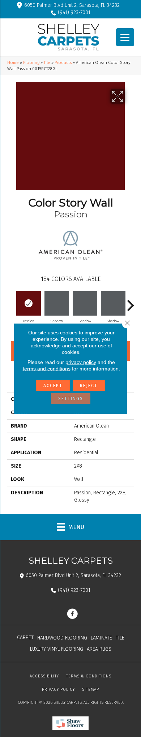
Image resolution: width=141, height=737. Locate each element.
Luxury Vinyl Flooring (56, 649)
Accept (53, 385)
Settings (70, 398)
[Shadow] (57, 303)
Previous (10, 301)
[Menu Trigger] (125, 37)
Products (63, 62)
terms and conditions (46, 368)
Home (13, 62)
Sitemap (90, 689)
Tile (47, 62)
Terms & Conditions (88, 676)
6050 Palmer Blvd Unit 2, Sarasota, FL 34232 (72, 5)
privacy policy (80, 362)
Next (130, 301)
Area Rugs (99, 649)
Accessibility (44, 676)
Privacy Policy (58, 689)
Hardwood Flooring (62, 638)
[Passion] (28, 303)
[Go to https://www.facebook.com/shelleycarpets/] (72, 614)
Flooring (31, 62)
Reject (89, 385)
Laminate (101, 638)
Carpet (25, 637)
